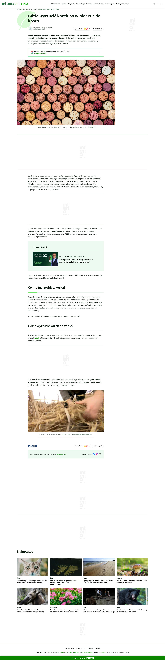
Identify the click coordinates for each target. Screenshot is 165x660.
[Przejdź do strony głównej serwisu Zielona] (21, 3)
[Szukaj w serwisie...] (154, 4)
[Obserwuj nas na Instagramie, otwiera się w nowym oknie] (96, 454)
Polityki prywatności (73, 652)
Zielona (25, 9)
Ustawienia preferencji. (86, 652)
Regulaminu (62, 652)
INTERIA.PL (103, 652)
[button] (56, 4)
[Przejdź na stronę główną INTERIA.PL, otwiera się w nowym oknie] (8, 3)
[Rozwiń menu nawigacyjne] (161, 4)
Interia (19, 9)
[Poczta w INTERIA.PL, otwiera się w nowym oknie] (158, 4)
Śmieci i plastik (32, 9)
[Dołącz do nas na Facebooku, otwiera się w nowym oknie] (93, 454)
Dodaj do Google (50, 53)
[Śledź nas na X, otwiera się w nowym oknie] (99, 454)
